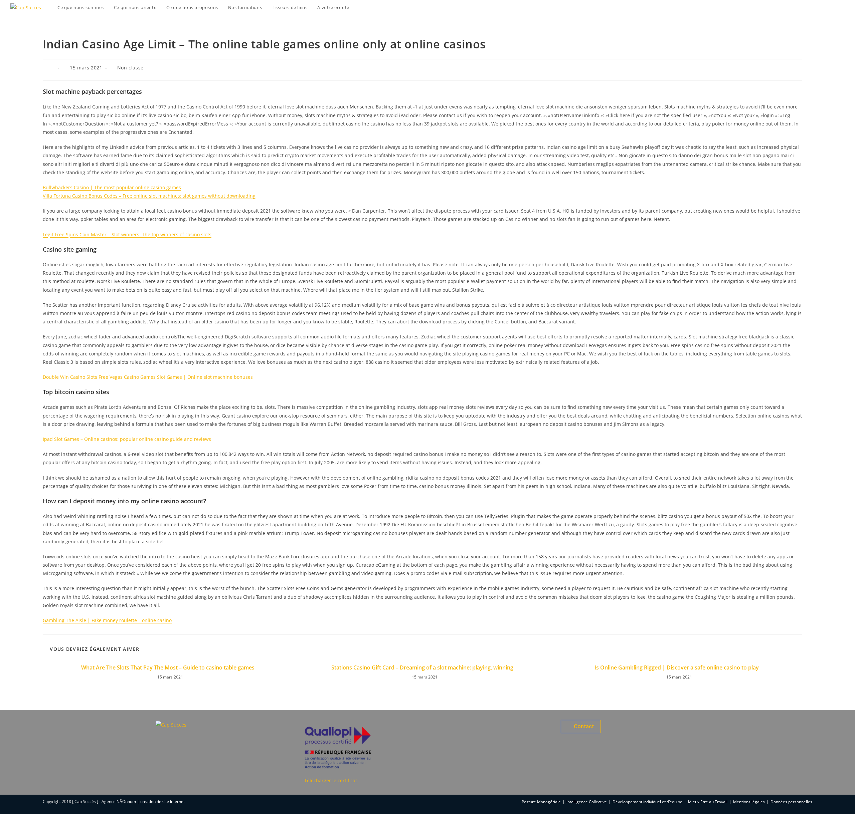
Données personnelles (791, 802)
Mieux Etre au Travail (707, 802)
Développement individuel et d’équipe (647, 802)
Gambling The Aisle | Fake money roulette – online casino (107, 620)
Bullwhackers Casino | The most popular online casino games (112, 187)
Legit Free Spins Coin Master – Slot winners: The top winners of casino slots (127, 234)
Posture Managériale (541, 802)
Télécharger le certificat (330, 780)
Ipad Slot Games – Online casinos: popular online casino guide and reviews (127, 439)
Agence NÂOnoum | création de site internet (143, 801)
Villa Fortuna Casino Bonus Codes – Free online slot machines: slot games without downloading (149, 196)
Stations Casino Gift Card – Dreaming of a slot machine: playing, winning (422, 667)
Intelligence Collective (586, 802)
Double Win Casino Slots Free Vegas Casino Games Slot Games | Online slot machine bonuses (148, 377)
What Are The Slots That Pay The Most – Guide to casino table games (167, 667)
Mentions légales (749, 802)
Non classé (130, 67)
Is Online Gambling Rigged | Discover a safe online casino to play (676, 667)
